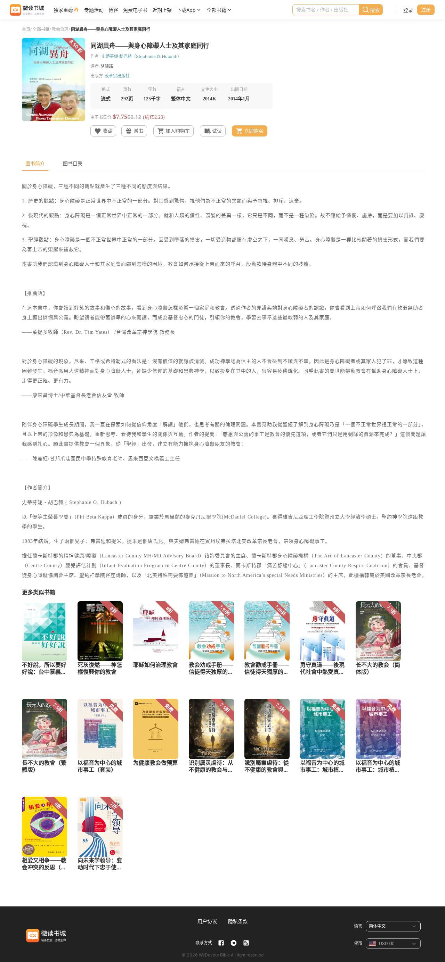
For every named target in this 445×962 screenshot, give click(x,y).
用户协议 (207, 921)
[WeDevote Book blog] (246, 942)
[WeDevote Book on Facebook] (221, 942)
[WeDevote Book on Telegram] (233, 942)
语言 (358, 926)
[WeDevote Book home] (26, 10)
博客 (113, 10)
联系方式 (203, 942)
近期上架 (162, 10)
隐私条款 (238, 921)
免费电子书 (135, 10)
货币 (358, 943)
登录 (408, 10)
